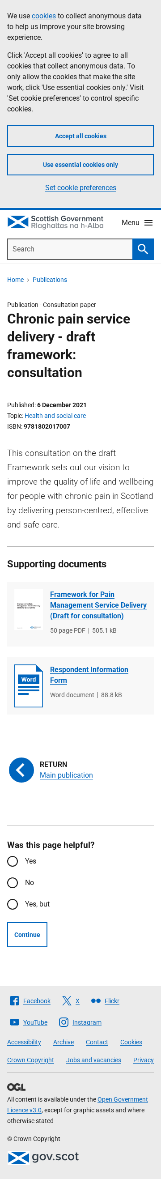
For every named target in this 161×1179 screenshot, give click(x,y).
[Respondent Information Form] (28, 685)
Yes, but (37, 904)
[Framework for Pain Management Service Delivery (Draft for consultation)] (28, 609)
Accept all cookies (80, 136)
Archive (63, 1042)
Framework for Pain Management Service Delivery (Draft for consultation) (98, 605)
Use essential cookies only (80, 164)
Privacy (143, 1060)
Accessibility (24, 1042)
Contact (97, 1042)
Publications (50, 279)
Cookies (131, 1042)
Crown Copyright (30, 1060)
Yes (30, 861)
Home (15, 279)
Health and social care (55, 415)
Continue (27, 934)
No (29, 882)
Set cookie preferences (80, 187)
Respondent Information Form (89, 675)
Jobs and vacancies (93, 1060)
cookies (44, 16)
